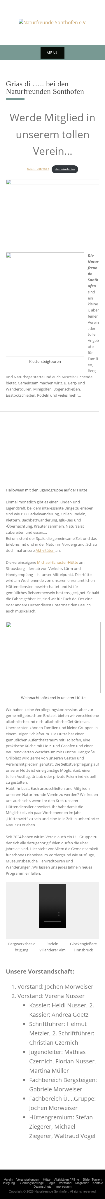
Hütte (46, 1179)
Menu (52, 52)
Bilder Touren (92, 1179)
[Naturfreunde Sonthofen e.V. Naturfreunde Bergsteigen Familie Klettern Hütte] (53, 23)
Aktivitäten (45, 550)
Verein (8, 1179)
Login (51, 1183)
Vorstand (65, 1183)
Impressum (63, 1186)
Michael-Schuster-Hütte (57, 562)
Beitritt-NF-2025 (38, 169)
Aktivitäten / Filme (66, 1179)
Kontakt (97, 1183)
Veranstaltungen (27, 1179)
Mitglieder (82, 1183)
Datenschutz (43, 1186)
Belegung (8, 1183)
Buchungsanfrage (31, 1183)
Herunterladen (65, 169)
